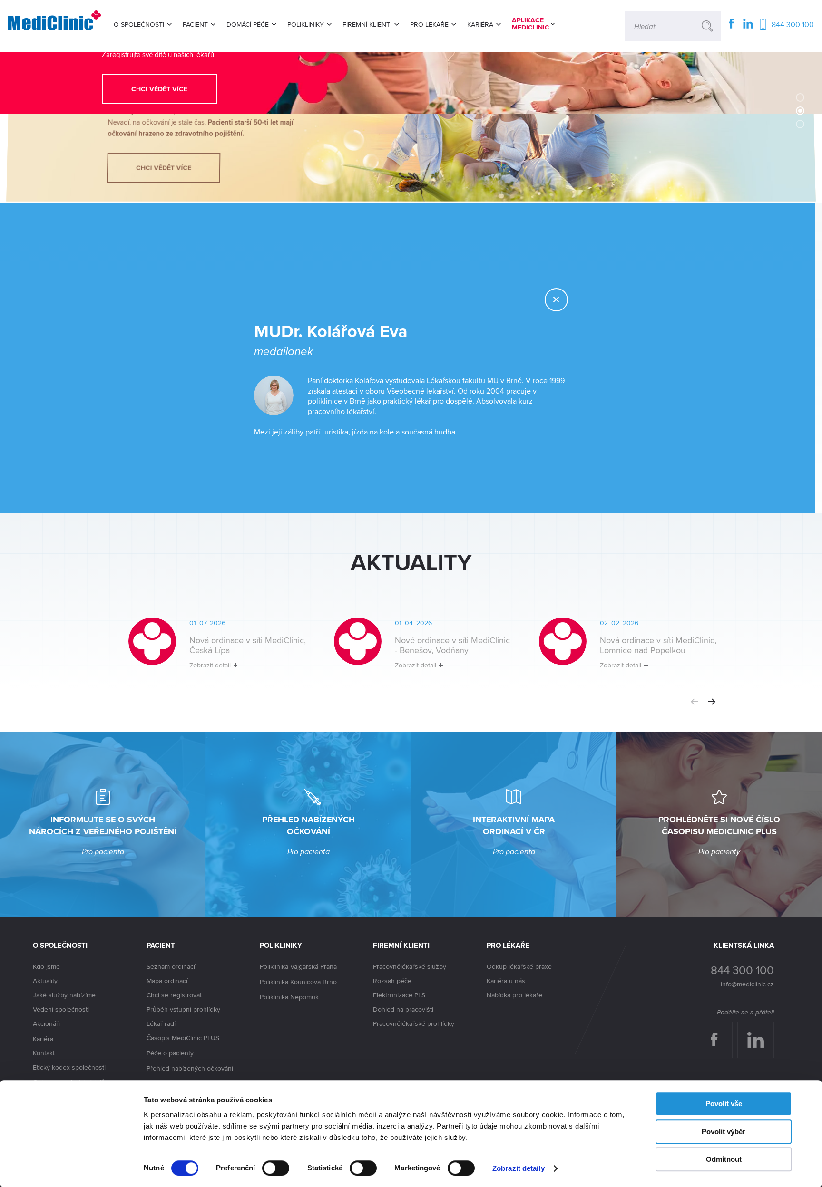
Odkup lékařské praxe (519, 966)
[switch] (275, 1168)
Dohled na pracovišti (403, 1009)
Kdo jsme (46, 966)
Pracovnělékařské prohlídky (413, 1023)
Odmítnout (724, 1159)
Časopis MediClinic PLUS (183, 1037)
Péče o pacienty (170, 1053)
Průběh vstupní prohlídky (183, 1009)
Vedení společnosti (61, 1009)
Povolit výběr (723, 1132)
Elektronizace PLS (399, 995)
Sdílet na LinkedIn (760, 1031)
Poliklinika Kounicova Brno (298, 981)
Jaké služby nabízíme (64, 995)
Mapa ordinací (167, 980)
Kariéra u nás (506, 980)
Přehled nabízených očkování (190, 1068)
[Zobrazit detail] (204, 651)
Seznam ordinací (171, 966)
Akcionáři (46, 1023)
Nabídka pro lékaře (514, 995)
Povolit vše (723, 1104)
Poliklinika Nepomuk (289, 997)
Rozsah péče (392, 980)
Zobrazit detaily (518, 1168)
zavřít (567, 300)
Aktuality (45, 980)
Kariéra (43, 1038)
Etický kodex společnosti (69, 1067)
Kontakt (44, 1053)
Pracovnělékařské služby (409, 966)
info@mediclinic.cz (747, 984)
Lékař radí (161, 1023)
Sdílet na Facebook (717, 1031)
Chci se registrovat (174, 995)
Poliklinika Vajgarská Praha (298, 966)
